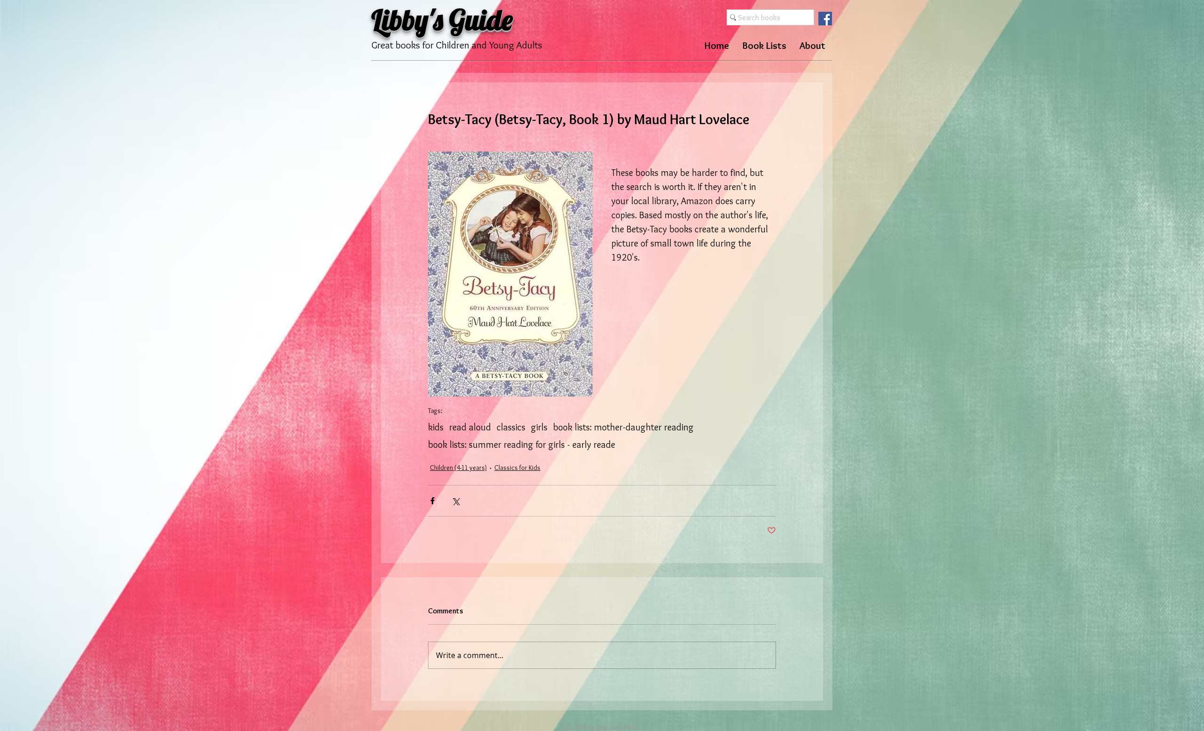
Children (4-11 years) (458, 467)
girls (539, 427)
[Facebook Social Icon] (825, 18)
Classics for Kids (517, 467)
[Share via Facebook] (432, 500)
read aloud (470, 427)
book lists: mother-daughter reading (623, 427)
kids (436, 427)
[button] (764, 45)
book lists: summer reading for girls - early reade (521, 444)
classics (511, 427)
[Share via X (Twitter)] (455, 500)
